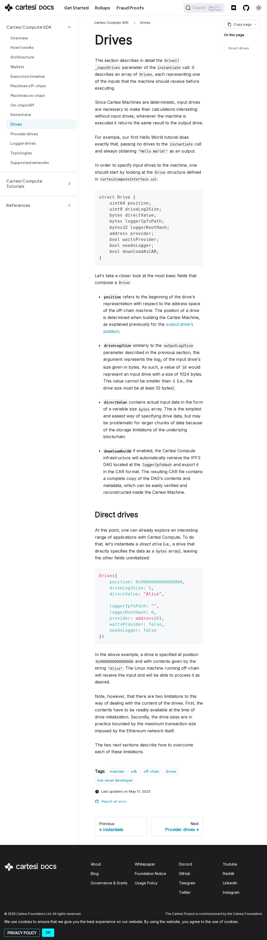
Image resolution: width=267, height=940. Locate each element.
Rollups (102, 7)
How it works (22, 47)
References (18, 205)
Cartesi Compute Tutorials (24, 183)
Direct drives (238, 48)
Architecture (22, 57)
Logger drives (23, 143)
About (96, 864)
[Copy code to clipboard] (196, 196)
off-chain (151, 771)
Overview (19, 38)
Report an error (114, 801)
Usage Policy (146, 883)
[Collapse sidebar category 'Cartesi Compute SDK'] (69, 27)
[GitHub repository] (246, 8)
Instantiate (20, 114)
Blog (95, 873)
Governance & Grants (109, 883)
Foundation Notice (150, 873)
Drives (16, 124)
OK (48, 933)
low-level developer (115, 780)
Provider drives (24, 133)
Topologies (21, 152)
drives (171, 771)
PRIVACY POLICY (22, 933)
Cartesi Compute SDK (28, 27)
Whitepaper (145, 864)
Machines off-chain (28, 85)
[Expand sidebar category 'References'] (69, 205)
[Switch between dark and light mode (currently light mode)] (258, 8)
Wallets (17, 66)
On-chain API (22, 105)
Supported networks (29, 162)
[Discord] (233, 8)
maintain (117, 771)
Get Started (76, 7)
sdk (134, 771)
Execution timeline (27, 76)
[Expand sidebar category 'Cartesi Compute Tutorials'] (69, 184)
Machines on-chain (27, 95)
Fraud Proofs (130, 7)
